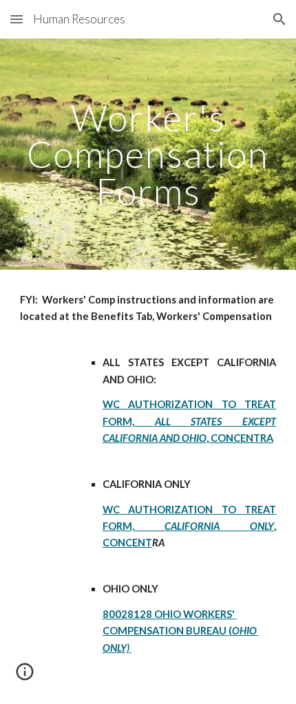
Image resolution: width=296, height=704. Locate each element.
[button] (16, 19)
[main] (148, 154)
